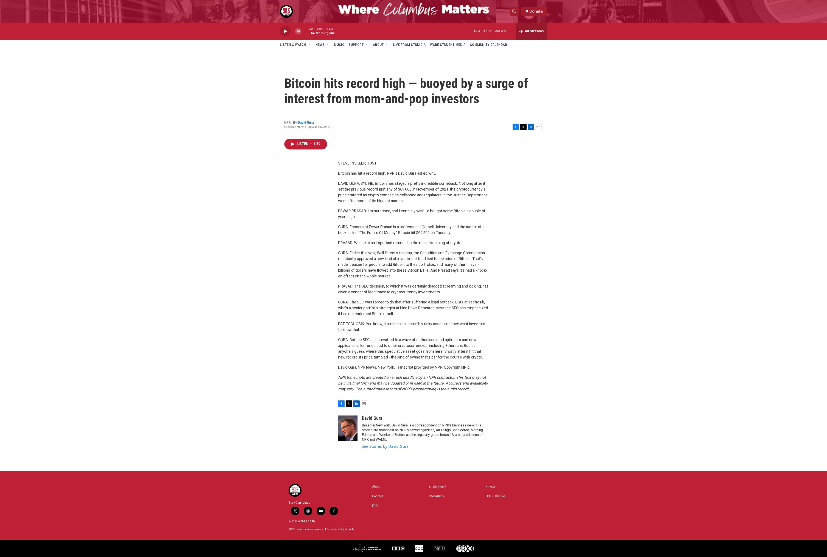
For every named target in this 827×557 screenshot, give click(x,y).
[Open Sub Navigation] (309, 44)
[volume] (298, 31)
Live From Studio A (409, 44)
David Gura (306, 122)
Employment (437, 486)
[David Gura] (348, 428)
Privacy (491, 486)
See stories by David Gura (385, 446)
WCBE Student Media (448, 44)
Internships (436, 496)
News (320, 44)
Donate (536, 11)
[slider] (305, 31)
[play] (285, 31)
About (378, 44)
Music (339, 44)
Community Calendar (488, 44)
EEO (375, 506)
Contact (377, 496)
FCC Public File (495, 496)
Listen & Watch (293, 44)
